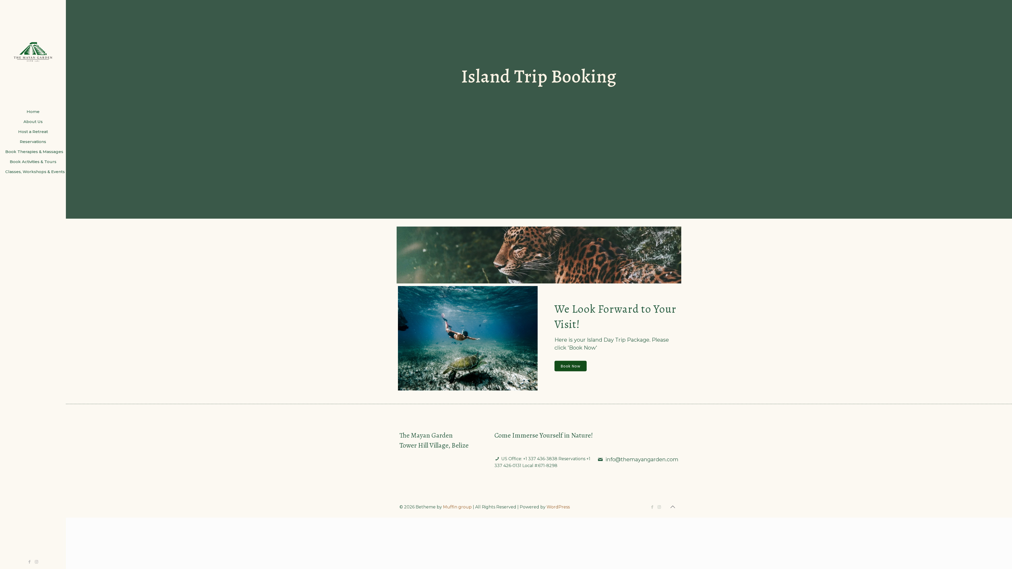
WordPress (558, 506)
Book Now (570, 366)
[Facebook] (29, 561)
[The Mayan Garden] (33, 53)
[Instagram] (36, 561)
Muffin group (457, 506)
